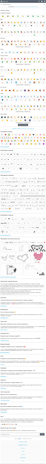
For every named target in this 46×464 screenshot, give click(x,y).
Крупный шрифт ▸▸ (5, 352)
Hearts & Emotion (22, 6)
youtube (23, 454)
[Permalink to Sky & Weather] (45, 114)
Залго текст (24, 128)
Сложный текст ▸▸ (4, 340)
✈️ (11, 424)
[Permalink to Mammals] (45, 38)
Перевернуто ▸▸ (4, 317)
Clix (21, 438)
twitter (23, 451)
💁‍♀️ (16, 424)
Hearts (28, 6)
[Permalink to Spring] (45, 66)
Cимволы (19, 128)
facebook (23, 448)
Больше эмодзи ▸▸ (4, 146)
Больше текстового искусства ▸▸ (8, 277)
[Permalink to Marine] (45, 49)
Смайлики (14, 128)
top (23, 460)
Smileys (16, 6)
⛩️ (9, 424)
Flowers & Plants (34, 6)
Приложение (23, 457)
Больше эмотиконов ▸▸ (6, 211)
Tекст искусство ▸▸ (4, 400)
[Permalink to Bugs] (45, 28)
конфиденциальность (23, 445)
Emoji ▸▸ (2, 364)
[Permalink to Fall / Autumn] (45, 87)
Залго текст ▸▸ (3, 329)
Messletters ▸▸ (3, 306)
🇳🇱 (2, 424)
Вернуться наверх (23, 124)
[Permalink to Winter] (45, 93)
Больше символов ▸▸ (5, 171)
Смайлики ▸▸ (3, 376)
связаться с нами (23, 441)
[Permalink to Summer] (45, 76)
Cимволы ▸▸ (3, 388)
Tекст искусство (30, 128)
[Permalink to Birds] (45, 19)
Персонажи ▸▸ (3, 412)
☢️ (4, 424)
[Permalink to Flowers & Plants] (45, 55)
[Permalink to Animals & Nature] (45, 10)
